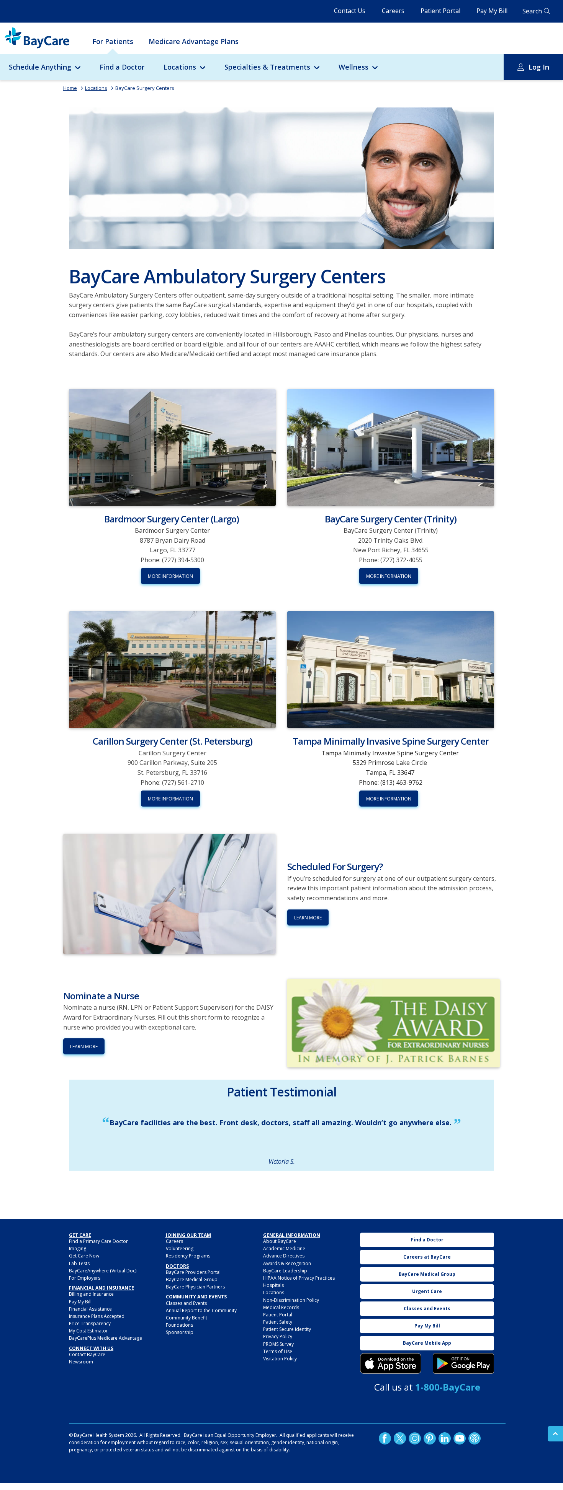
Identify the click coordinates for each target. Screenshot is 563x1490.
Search (532, 11)
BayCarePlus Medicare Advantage (105, 1338)
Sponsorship (179, 1332)
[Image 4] (463, 1363)
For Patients (112, 41)
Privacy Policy (277, 1336)
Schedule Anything (40, 67)
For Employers (84, 1278)
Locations (180, 67)
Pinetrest (430, 1438)
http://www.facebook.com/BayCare (385, 1438)
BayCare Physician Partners (195, 1286)
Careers (393, 11)
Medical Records (281, 1307)
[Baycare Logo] (37, 38)
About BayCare (279, 1241)
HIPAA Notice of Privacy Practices (299, 1278)
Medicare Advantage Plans (194, 41)
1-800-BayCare (447, 1387)
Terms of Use (277, 1351)
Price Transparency (90, 1323)
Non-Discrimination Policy (291, 1300)
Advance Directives (283, 1256)
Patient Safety (277, 1322)
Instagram (415, 1438)
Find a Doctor (122, 67)
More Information (170, 576)
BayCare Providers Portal (193, 1272)
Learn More (308, 917)
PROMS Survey (278, 1344)
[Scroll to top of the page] (555, 1433)
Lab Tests (79, 1263)
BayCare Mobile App (427, 1343)
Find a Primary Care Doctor (98, 1241)
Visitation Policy (280, 1358)
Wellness (353, 67)
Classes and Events (186, 1303)
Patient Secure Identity (287, 1329)
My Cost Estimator (88, 1330)
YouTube (459, 1438)
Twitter (400, 1438)
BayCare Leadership (285, 1270)
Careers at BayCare (427, 1257)
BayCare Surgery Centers (144, 88)
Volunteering (179, 1248)
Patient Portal (440, 11)
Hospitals (273, 1285)
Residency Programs (188, 1256)
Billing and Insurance (91, 1294)
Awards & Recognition (287, 1263)
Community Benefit (186, 1317)
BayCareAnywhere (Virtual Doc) (102, 1270)
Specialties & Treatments (267, 67)
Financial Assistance (90, 1309)
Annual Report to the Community (201, 1310)
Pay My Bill (491, 11)
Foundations (179, 1325)
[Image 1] (281, 178)
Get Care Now (84, 1256)
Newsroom (81, 1361)
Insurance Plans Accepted (96, 1316)
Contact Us (349, 11)
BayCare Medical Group (192, 1279)
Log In (539, 67)
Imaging (77, 1248)
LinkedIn (445, 1438)
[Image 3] (390, 1363)
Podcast (474, 1438)
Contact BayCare (87, 1354)
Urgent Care (427, 1291)
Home (70, 88)
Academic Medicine (284, 1248)
